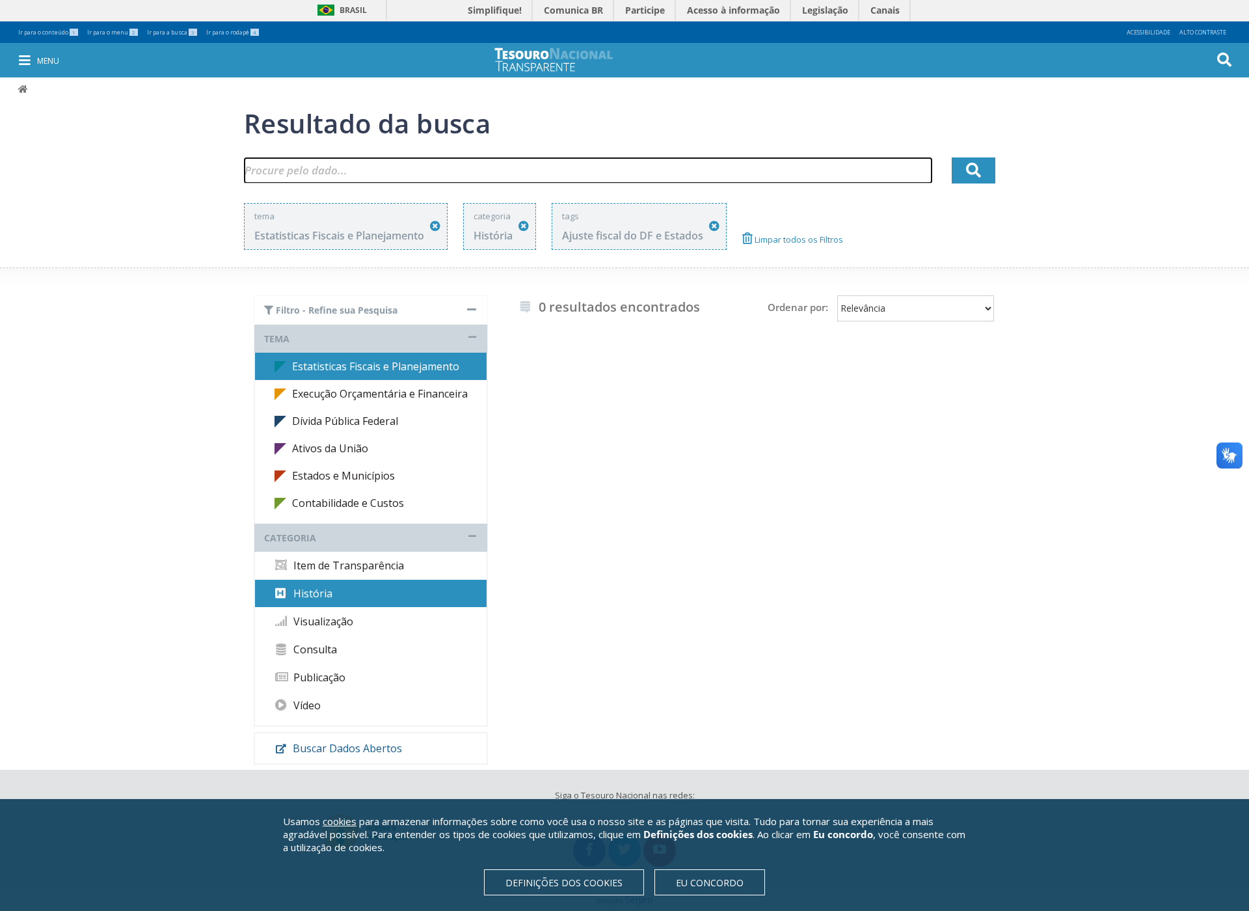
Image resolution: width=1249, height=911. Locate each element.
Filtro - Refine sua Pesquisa (335, 310)
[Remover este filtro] (435, 226)
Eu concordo (710, 883)
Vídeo (306, 705)
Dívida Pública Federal (345, 421)
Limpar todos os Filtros (798, 239)
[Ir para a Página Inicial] (562, 60)
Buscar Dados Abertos (346, 748)
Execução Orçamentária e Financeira (380, 394)
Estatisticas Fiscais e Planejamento (375, 366)
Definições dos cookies (564, 883)
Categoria (290, 538)
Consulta (314, 649)
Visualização (322, 621)
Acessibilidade (1148, 32)
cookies (339, 821)
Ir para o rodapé (231, 32)
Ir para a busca (171, 32)
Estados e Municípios (343, 476)
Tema (276, 339)
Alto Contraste (1202, 32)
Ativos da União (330, 448)
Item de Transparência (347, 565)
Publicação (318, 677)
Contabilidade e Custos (348, 503)
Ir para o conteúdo (46, 32)
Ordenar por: (798, 307)
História (311, 593)
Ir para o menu (111, 32)
